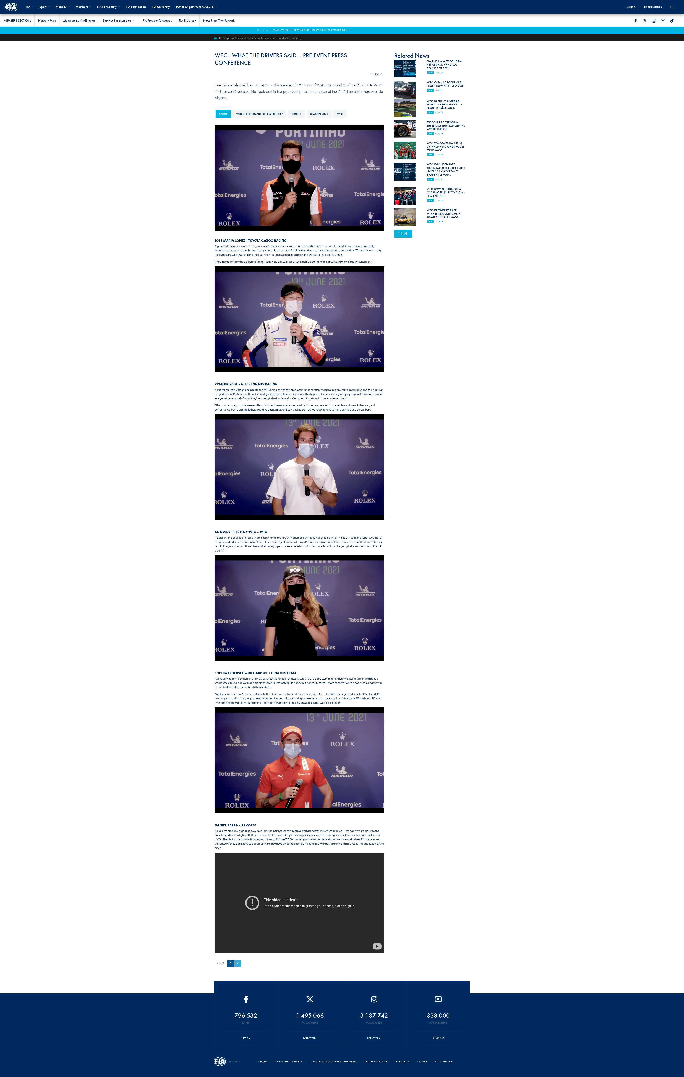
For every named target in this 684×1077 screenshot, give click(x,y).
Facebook (635, 20)
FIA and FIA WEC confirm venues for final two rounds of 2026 (444, 64)
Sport (223, 114)
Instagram (654, 20)
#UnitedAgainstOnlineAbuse (194, 7)
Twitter (644, 20)
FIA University (161, 7)
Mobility (61, 7)
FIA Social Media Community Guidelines (333, 1061)
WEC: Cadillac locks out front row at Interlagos (445, 84)
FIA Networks (652, 7)
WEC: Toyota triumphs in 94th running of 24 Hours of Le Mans (445, 146)
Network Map (47, 20)
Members (82, 7)
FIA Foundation (136, 7)
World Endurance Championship (259, 114)
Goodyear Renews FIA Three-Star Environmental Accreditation (446, 125)
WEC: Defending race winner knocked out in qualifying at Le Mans (444, 213)
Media (630, 7)
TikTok (672, 20)
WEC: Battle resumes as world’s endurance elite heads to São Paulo (444, 104)
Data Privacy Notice (376, 1061)
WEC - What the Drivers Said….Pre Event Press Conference (310, 30)
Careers (422, 1061)
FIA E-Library (187, 20)
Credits (262, 1061)
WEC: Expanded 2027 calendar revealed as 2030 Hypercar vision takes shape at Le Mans (446, 170)
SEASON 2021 (319, 114)
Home (265, 30)
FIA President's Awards (157, 20)
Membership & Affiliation (79, 20)
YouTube (663, 20)
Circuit (296, 114)
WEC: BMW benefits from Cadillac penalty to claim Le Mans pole (445, 192)
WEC (340, 114)
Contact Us (403, 1061)
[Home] (11, 7)
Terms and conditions (288, 1061)
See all (403, 233)
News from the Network (219, 20)
